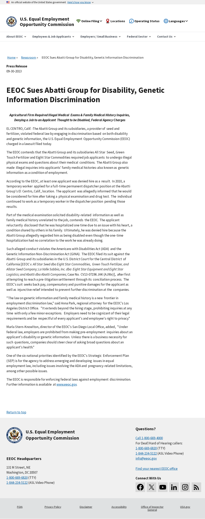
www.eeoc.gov (66, 384)
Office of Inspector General (152, 508)
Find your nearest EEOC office (157, 468)
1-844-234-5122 (17, 482)
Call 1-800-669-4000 (149, 438)
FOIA (20, 507)
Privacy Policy (53, 507)
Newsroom (28, 57)
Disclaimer (86, 507)
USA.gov (185, 507)
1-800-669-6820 (17, 477)
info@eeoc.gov (146, 458)
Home (11, 57)
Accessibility (119, 507)
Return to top (16, 412)
